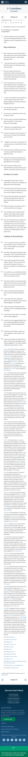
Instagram (20, 740)
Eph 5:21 (20, 401)
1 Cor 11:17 (13, 368)
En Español (14, 11)
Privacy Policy (4, 674)
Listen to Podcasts (13, 698)
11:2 (6, 349)
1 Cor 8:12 (6, 584)
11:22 (6, 659)
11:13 (6, 512)
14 (16, 22)
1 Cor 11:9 (23, 477)
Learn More (8, 719)
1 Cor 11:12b (7, 510)
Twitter (3, 740)
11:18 (6, 656)
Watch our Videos (13, 702)
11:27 (6, 566)
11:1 (6, 637)
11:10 (6, 472)
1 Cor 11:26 (10, 599)
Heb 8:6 (19, 665)
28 (13, 651)
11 (18, 667)
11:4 (6, 421)
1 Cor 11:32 (22, 619)
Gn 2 (16, 456)
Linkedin (16, 740)
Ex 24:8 (10, 665)
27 (13, 644)
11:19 (6, 537)
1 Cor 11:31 (22, 615)
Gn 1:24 (23, 452)
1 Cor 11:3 (7, 356)
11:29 (6, 608)
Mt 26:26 (20, 661)
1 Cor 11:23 (7, 370)
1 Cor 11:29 (7, 595)
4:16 (9, 637)
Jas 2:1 (9, 659)
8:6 (9, 654)
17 (16, 661)
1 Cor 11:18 (13, 606)
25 (9, 553)
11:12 (6, 654)
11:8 (6, 646)
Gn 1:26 (10, 644)
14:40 (9, 349)
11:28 (6, 586)
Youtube (12, 740)
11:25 (6, 665)
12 (11, 22)
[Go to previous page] (2, 17)
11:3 (6, 373)
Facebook (8, 740)
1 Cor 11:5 (13, 521)
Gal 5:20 (15, 656)
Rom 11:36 (13, 654)
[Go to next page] (25, 17)
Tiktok (24, 740)
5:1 (15, 644)
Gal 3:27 (10, 651)
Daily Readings (13, 695)
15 (18, 22)
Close (13, 747)
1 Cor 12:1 (14, 361)
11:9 (6, 649)
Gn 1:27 (22, 445)
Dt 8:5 (10, 667)
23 (7, 407)
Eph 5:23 (10, 642)
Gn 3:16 (12, 466)
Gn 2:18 (9, 649)
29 (23, 661)
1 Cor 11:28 (16, 551)
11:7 (6, 440)
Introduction (7, 20)
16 (21, 22)
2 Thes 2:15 (13, 639)
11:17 (6, 523)
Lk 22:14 (11, 663)
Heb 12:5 (14, 667)
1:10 (9, 656)
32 (20, 551)
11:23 (6, 553)
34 (8, 359)
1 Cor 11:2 (13, 363)
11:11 (6, 492)
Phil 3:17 (12, 637)
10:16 (14, 661)
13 (13, 22)
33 (24, 401)
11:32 (6, 667)
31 (24, 617)
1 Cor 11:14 (14, 516)
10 (6, 22)
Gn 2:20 (18, 461)
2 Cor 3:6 (14, 665)
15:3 (9, 639)
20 (14, 663)
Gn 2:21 (10, 646)
